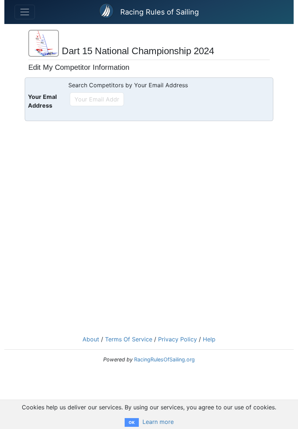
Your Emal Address (42, 101)
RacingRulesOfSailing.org (164, 359)
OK (132, 422)
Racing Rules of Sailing (159, 12)
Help (209, 339)
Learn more (158, 421)
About (90, 339)
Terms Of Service (128, 339)
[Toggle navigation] (25, 12)
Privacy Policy (177, 339)
